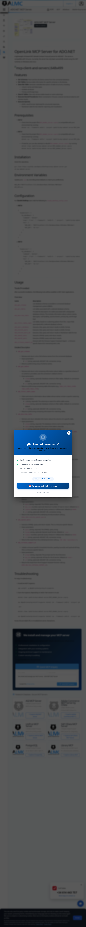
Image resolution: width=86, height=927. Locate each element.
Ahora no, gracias (43, 492)
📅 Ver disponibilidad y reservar (43, 486)
